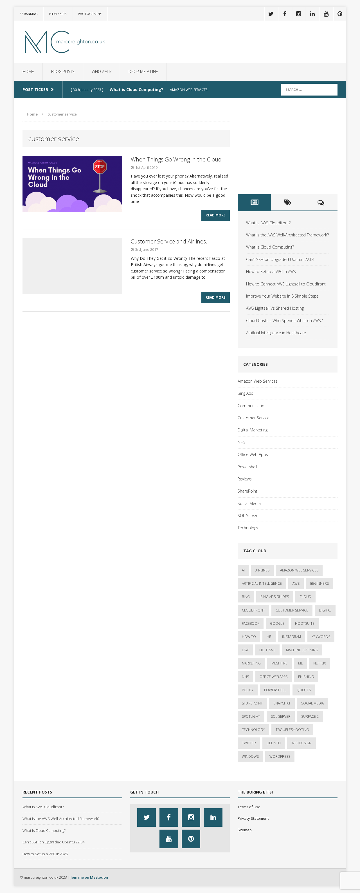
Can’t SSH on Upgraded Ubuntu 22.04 (280, 259)
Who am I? (101, 71)
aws (296, 583)
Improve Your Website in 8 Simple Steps (282, 296)
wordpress (279, 756)
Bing (246, 596)
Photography (90, 14)
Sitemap (245, 829)
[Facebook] (284, 14)
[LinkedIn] (312, 14)
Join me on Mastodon (89, 877)
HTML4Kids (57, 14)
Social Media (249, 503)
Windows (250, 756)
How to (249, 636)
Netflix (319, 663)
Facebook (250, 623)
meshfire (279, 663)
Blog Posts (63, 71)
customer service (292, 610)
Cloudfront (253, 610)
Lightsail (267, 650)
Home (28, 71)
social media (312, 703)
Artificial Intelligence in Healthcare (276, 332)
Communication (252, 405)
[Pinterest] (340, 14)
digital (325, 610)
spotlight (251, 716)
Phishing (306, 676)
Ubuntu (274, 743)
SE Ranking (29, 14)
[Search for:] (309, 89)
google (277, 623)
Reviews (245, 479)
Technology (248, 527)
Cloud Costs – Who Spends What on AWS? (284, 320)
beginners (319, 583)
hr (269, 636)
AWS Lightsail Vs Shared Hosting (275, 308)
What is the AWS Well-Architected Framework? (287, 235)
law (245, 650)
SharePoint (247, 491)
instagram (291, 636)
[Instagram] (298, 14)
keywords (321, 636)
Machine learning (302, 650)
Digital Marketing (252, 430)
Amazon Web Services (258, 381)
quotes (304, 690)
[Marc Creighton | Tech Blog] (66, 42)
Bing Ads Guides (274, 596)
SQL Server (247, 515)
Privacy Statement (253, 818)
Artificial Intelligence (262, 583)
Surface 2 (310, 716)
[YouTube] (326, 14)
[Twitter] (271, 14)
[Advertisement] (288, 146)
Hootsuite (304, 623)
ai (243, 570)
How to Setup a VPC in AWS (271, 271)
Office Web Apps (253, 454)
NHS (242, 442)
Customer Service (253, 417)
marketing (251, 663)
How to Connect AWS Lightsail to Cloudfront (286, 284)
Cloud (305, 596)
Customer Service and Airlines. (169, 241)
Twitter (249, 743)
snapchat (282, 703)
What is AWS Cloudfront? (268, 222)
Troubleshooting (292, 729)
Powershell (247, 466)
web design (301, 743)
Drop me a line (143, 71)
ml (300, 663)
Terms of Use (249, 806)
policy (247, 690)
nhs (245, 676)
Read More (216, 215)
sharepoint (252, 703)
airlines (262, 570)
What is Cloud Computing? (270, 247)
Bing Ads (245, 393)
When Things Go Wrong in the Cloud (176, 159)
